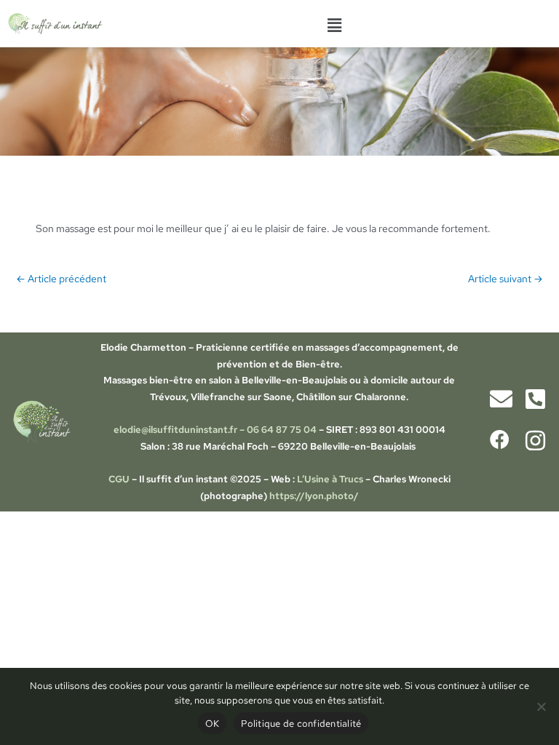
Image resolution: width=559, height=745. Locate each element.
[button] (334, 25)
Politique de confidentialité (301, 723)
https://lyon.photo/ (314, 496)
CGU (119, 479)
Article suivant (505, 278)
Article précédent (61, 278)
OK (212, 723)
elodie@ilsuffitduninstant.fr (175, 429)
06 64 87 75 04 (282, 429)
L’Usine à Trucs (331, 479)
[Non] (541, 706)
